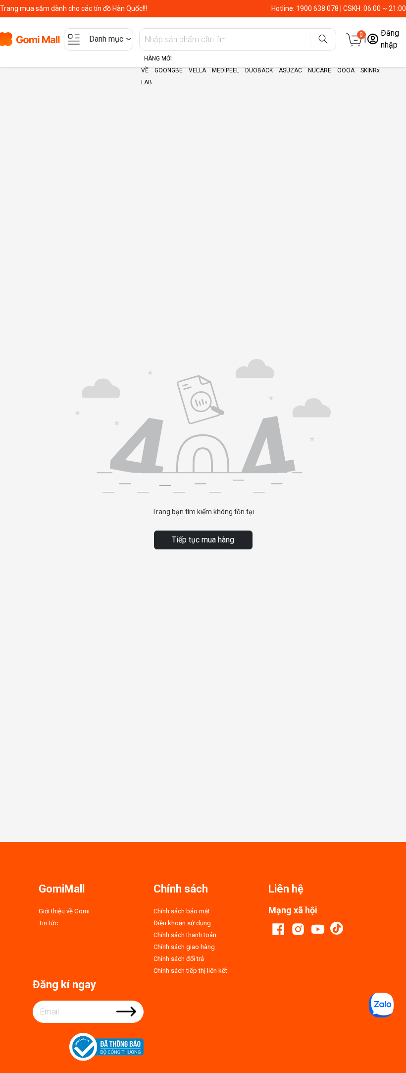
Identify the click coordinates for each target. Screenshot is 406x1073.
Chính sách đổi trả (178, 958)
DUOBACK (259, 70)
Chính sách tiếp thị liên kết (190, 970)
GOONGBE (168, 70)
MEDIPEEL (225, 70)
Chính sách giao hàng (184, 947)
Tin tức (48, 923)
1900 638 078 (317, 8)
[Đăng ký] (126, 1018)
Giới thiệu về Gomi (64, 911)
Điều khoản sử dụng (182, 923)
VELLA (197, 70)
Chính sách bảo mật (181, 911)
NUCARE (319, 70)
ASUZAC (290, 70)
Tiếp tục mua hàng (203, 539)
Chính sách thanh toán (184, 935)
